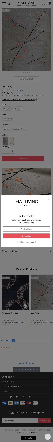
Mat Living (26, 202)
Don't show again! (28, 242)
